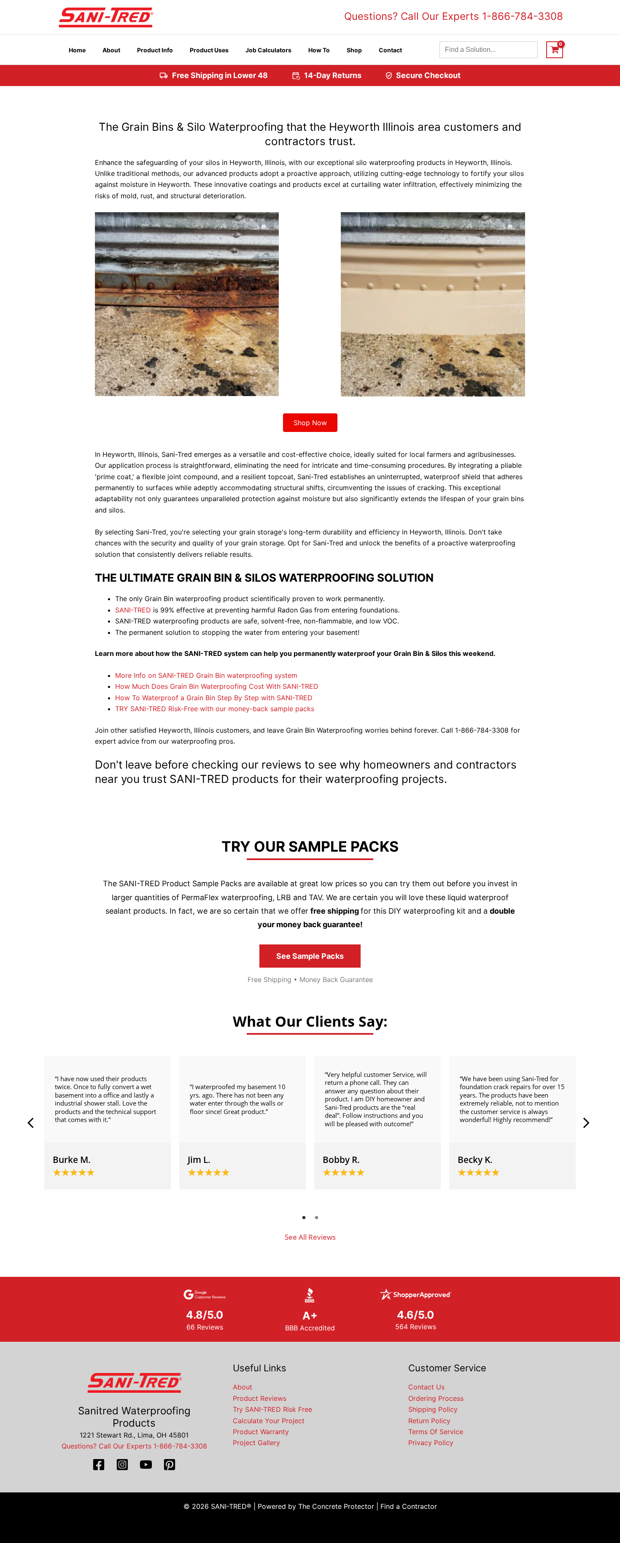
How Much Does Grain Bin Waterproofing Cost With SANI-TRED (216, 686)
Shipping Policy (433, 1409)
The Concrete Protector (336, 1506)
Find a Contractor (408, 1506)
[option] (107, 1123)
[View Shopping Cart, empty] (554, 49)
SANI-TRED (133, 610)
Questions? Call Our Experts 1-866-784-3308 (453, 16)
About (242, 1387)
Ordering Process (436, 1398)
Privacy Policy (430, 1442)
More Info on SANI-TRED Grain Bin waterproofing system (206, 675)
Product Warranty (261, 1431)
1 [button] (303, 1217)
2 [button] (316, 1217)
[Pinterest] (169, 1464)
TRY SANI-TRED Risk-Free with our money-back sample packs (214, 708)
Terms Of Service (435, 1431)
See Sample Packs (310, 956)
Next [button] (586, 1123)
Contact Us (426, 1387)
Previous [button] (33, 1123)
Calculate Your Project (269, 1420)
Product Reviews (259, 1398)
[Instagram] (122, 1464)
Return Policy (429, 1420)
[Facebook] (98, 1464)
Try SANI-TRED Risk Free (272, 1409)
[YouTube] (145, 1464)
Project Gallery (256, 1442)
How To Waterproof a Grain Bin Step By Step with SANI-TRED (214, 697)
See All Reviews (310, 1237)
